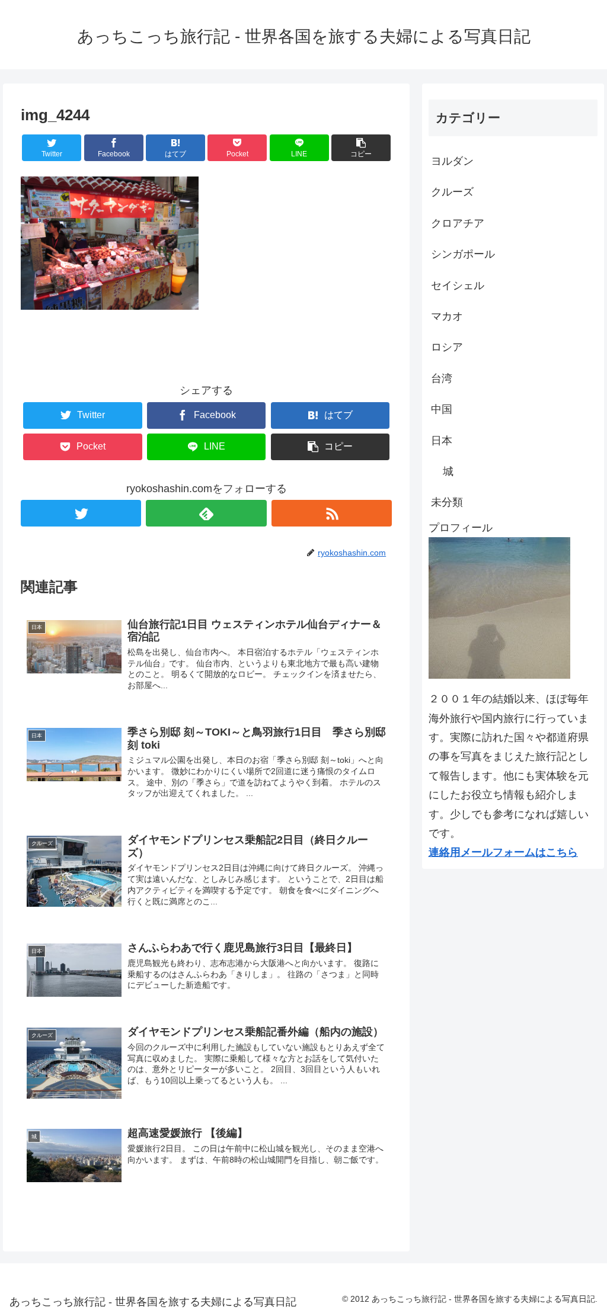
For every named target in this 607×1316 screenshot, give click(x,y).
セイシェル (457, 285)
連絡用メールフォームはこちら (503, 852)
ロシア (447, 347)
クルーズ (452, 192)
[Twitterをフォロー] (81, 513)
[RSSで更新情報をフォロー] (331, 513)
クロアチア (457, 223)
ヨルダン (452, 161)
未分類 (447, 502)
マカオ (447, 316)
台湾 (441, 378)
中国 (441, 409)
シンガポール (463, 254)
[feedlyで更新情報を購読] (206, 513)
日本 (441, 441)
